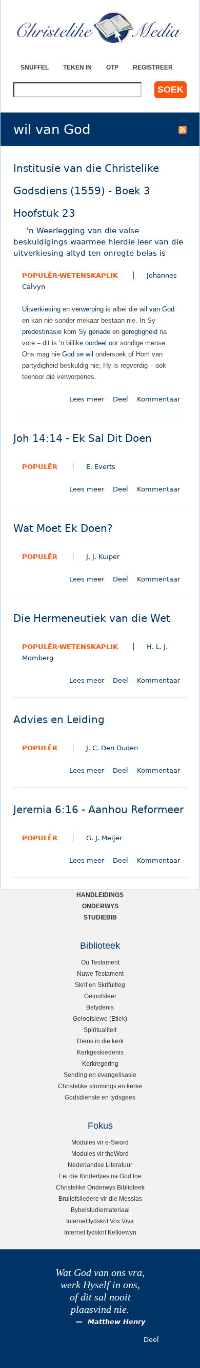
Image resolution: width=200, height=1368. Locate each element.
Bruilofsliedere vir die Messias (100, 1198)
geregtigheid (139, 331)
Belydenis (100, 1007)
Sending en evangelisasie (100, 1074)
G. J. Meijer (104, 838)
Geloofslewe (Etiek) (100, 1018)
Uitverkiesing (41, 309)
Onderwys (100, 906)
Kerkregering (100, 1063)
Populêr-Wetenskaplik (70, 275)
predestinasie (42, 331)
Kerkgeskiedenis (100, 1052)
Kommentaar (158, 399)
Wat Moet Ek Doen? (63, 528)
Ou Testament (100, 962)
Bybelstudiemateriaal (100, 1209)
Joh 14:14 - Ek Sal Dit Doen (82, 438)
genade (99, 331)
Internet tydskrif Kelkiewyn (100, 1232)
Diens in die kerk (100, 1041)
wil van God (156, 309)
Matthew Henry (116, 1322)
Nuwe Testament (100, 973)
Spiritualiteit (100, 1029)
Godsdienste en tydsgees (100, 1097)
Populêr (39, 466)
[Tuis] (100, 28)
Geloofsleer (100, 996)
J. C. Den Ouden (112, 748)
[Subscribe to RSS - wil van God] (182, 129)
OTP (112, 67)
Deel (120, 399)
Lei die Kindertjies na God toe (100, 1176)
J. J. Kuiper (102, 556)
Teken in (77, 67)
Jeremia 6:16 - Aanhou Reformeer (98, 810)
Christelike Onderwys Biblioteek (100, 1187)
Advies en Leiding (59, 720)
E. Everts (100, 466)
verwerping (88, 309)
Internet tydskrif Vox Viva (100, 1221)
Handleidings (100, 894)
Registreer (153, 67)
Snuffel (35, 67)
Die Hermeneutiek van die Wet (91, 618)
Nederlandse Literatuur (100, 1164)
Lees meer (86, 399)
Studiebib (100, 917)
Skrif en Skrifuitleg (100, 984)
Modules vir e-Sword (100, 1142)
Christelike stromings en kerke (100, 1086)
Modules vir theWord (100, 1153)
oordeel (96, 343)
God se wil (77, 354)
